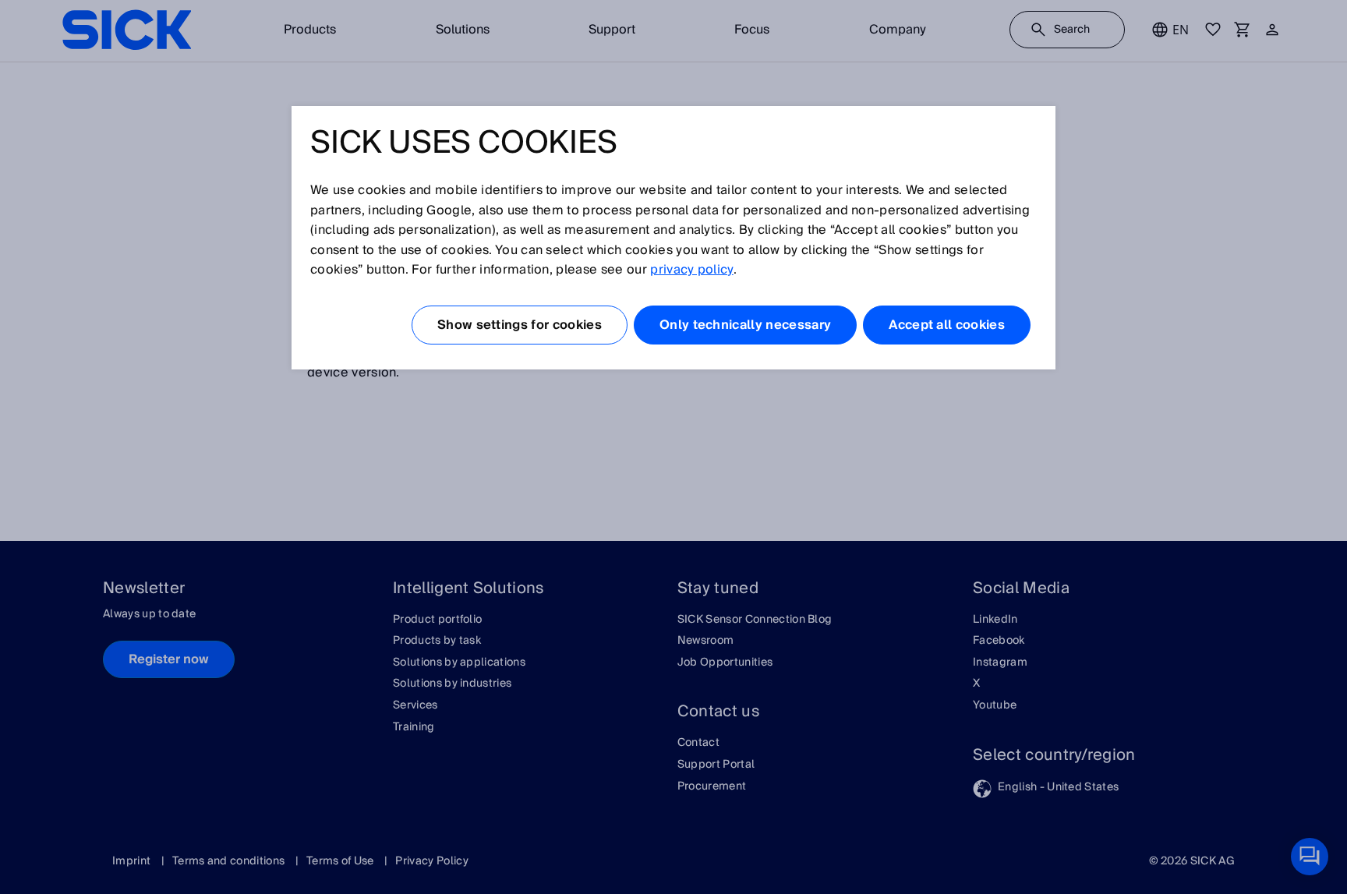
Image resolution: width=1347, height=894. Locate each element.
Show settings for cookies (519, 325)
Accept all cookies (947, 325)
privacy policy (691, 270)
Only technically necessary (745, 325)
